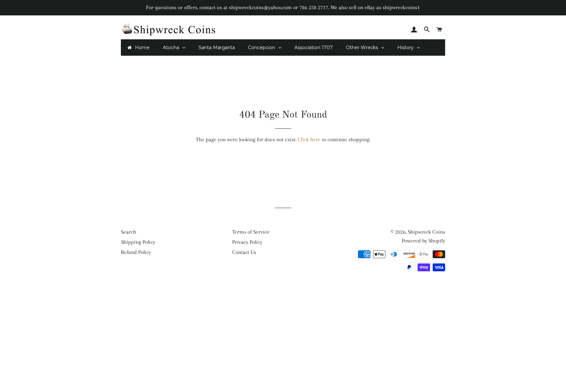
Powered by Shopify (423, 241)
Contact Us (244, 252)
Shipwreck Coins (426, 232)
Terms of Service (251, 232)
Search (128, 232)
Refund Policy (136, 252)
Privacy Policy (247, 242)
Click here (309, 139)
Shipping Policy (138, 242)
